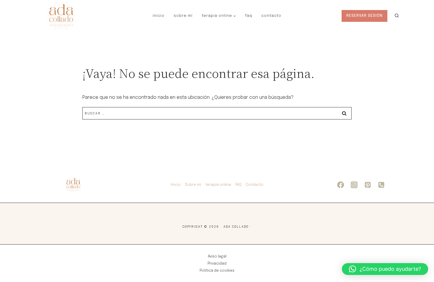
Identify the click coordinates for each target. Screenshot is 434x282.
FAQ (248, 16)
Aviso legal (217, 256)
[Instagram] (354, 185)
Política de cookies (217, 271)
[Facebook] (340, 185)
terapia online (218, 185)
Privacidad (217, 263)
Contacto (271, 16)
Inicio (158, 16)
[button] (385, 269)
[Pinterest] (367, 185)
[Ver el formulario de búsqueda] (396, 16)
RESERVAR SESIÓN (364, 16)
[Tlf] (381, 185)
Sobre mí (183, 16)
